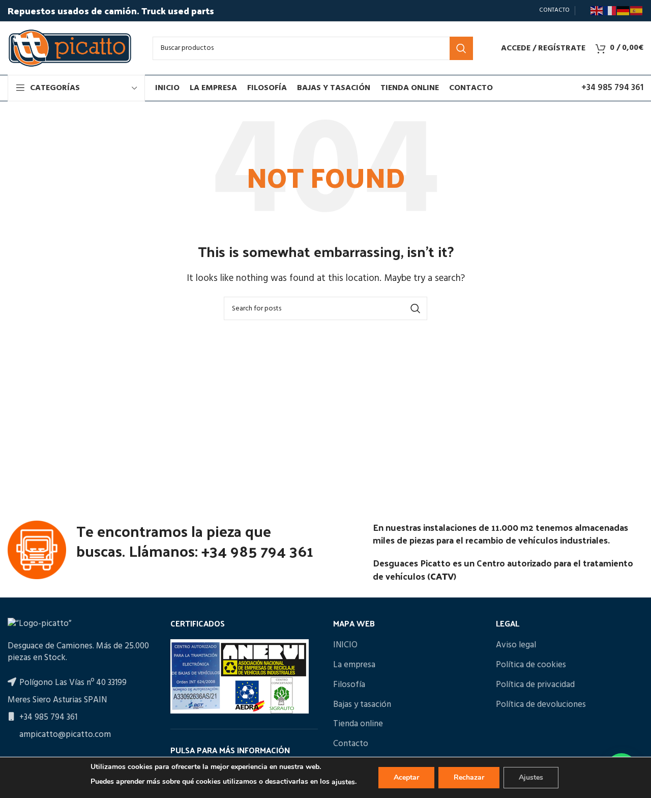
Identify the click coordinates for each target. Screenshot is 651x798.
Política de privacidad (535, 685)
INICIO (345, 645)
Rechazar (469, 777)
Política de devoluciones (541, 705)
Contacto (350, 744)
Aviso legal (516, 645)
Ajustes (531, 777)
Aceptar (406, 777)
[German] (623, 11)
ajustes (343, 782)
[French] (610, 11)
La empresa (354, 665)
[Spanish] (636, 11)
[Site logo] (70, 48)
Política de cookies (531, 665)
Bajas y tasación (362, 705)
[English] (597, 11)
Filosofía (349, 685)
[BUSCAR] (461, 48)
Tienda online (358, 724)
